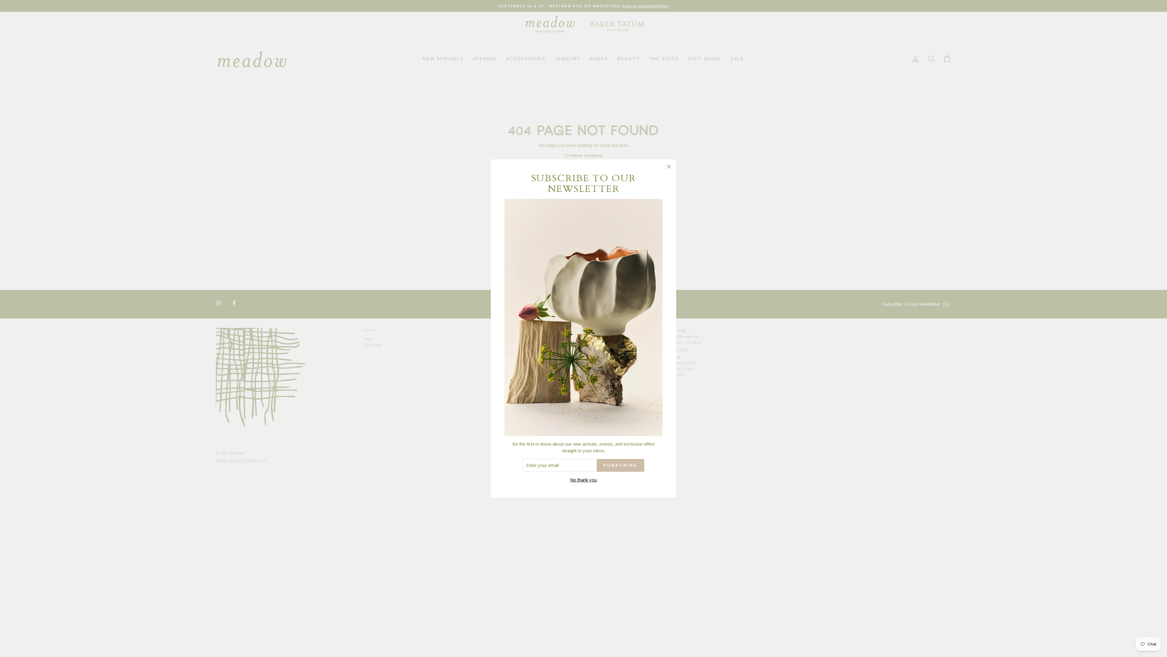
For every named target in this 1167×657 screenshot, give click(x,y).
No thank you (583, 479)
